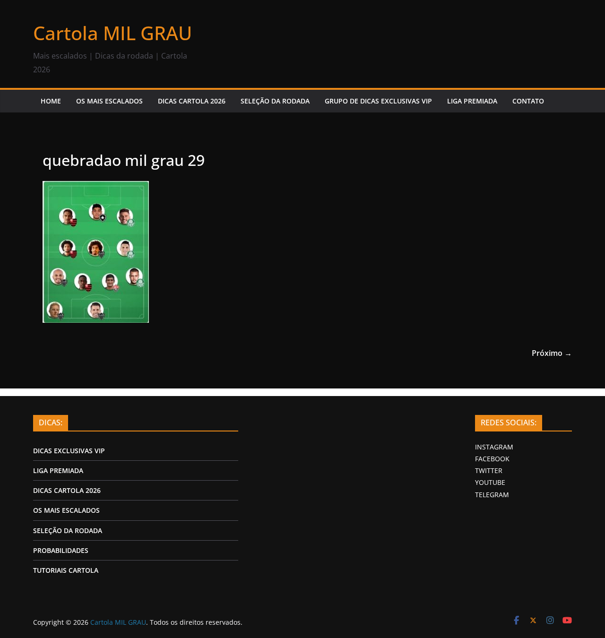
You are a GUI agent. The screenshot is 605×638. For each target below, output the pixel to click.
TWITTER (488, 470)
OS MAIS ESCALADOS (109, 100)
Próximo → (552, 353)
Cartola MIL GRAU (112, 33)
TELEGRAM (492, 494)
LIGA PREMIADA (472, 100)
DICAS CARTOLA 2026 (191, 100)
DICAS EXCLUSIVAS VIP (69, 450)
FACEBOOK (492, 458)
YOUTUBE (490, 482)
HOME (51, 100)
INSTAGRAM (494, 446)
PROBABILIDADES (60, 550)
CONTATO (528, 100)
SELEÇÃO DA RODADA (275, 100)
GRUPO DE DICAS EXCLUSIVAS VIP (378, 100)
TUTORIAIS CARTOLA (65, 570)
